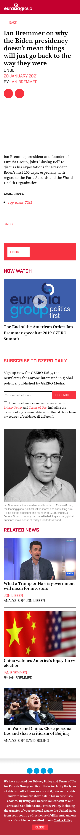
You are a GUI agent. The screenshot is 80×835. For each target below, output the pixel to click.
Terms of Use (38, 407)
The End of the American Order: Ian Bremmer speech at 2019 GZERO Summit (38, 333)
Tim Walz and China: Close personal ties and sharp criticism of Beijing (38, 731)
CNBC (8, 224)
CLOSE (40, 828)
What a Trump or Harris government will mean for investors (39, 586)
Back (13, 22)
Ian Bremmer (24, 82)
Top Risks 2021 (19, 202)
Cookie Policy (63, 820)
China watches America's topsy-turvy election (39, 663)
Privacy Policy (13, 407)
